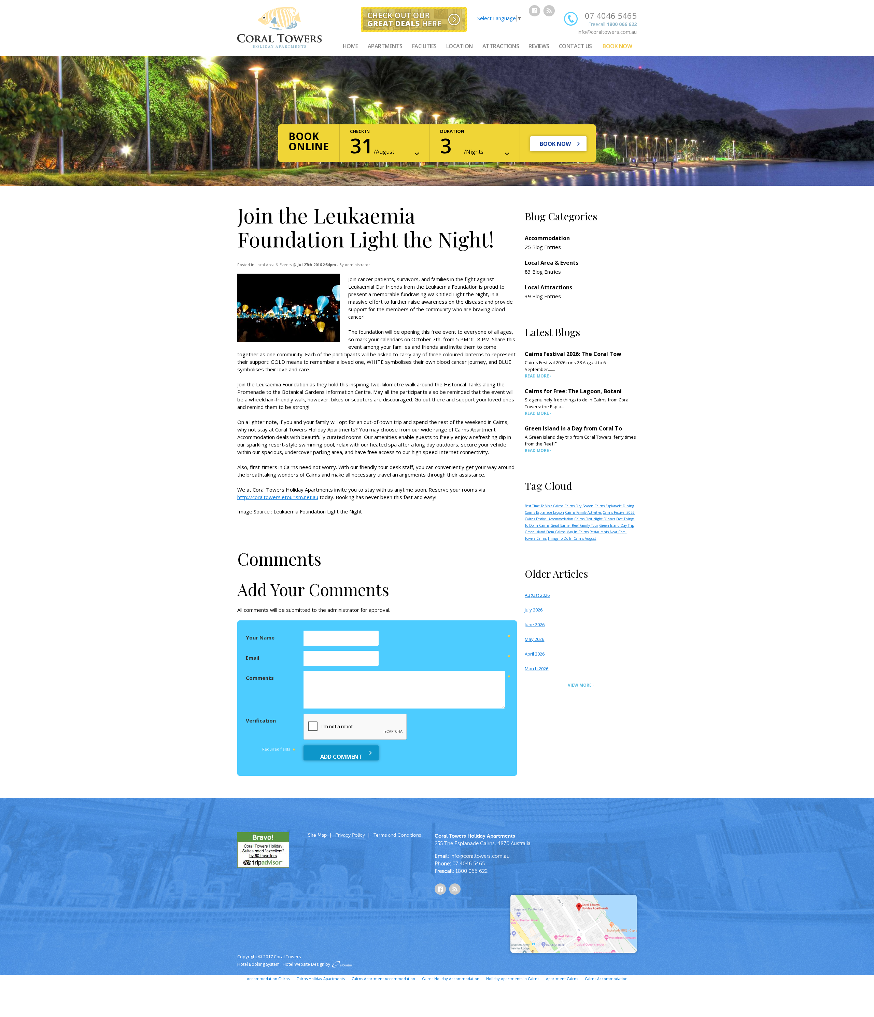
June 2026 (535, 624)
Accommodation (547, 238)
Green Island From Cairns (545, 532)
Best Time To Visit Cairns (544, 506)
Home (350, 46)
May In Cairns (577, 532)
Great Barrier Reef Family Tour (574, 525)
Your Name (260, 637)
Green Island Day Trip (616, 525)
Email (252, 657)
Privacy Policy (350, 835)
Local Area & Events (273, 264)
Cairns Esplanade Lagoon (544, 512)
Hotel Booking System (258, 964)
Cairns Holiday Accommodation (450, 978)
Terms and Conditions (397, 835)
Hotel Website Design (303, 964)
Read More (537, 376)
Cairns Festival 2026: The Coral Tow (573, 354)
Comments (260, 677)
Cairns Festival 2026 (619, 512)
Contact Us (575, 46)
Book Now (617, 46)
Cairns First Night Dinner (594, 519)
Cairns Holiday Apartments (320, 978)
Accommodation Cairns (268, 978)
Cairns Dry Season (578, 506)
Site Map (317, 835)
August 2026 (537, 595)
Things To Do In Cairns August (572, 538)
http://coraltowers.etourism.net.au (277, 497)
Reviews (538, 46)
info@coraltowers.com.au (607, 31)
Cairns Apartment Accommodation (383, 978)
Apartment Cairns (562, 978)
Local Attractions (548, 287)
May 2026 (534, 639)
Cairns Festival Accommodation (549, 519)
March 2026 (536, 668)
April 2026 (535, 654)
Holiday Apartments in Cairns (512, 978)
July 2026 (533, 610)
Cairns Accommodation (606, 978)
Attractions (500, 46)
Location (459, 46)
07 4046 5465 (611, 15)
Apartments (385, 46)
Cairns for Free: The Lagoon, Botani (573, 391)
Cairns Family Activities (583, 512)
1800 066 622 (622, 24)
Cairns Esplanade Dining (614, 506)
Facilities (424, 46)
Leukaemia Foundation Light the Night (317, 511)
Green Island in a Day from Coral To (573, 428)
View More (580, 685)
